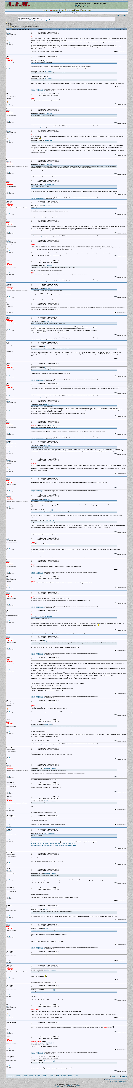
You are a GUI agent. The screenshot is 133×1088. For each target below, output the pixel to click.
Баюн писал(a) (49, 140)
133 (51, 29)
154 (106, 29)
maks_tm (29, 26)
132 (48, 29)
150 (95, 29)
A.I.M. (9, 23)
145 (82, 29)
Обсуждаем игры (14, 24)
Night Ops (14, 26)
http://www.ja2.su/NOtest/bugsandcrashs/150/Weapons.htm (35, 20)
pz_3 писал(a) (48, 61)
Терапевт (36, 26)
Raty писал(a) (48, 641)
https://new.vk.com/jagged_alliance (38, 90)
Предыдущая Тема (112, 27)
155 (108, 29)
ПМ (33, 26)
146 (85, 29)
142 (74, 29)
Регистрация (83, 5)
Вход (76, 5)
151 (98, 29)
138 (64, 29)
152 (100, 29)
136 (59, 29)
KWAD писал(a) (54, 425)
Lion (26, 26)
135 (56, 29)
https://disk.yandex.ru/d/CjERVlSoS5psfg (42, 1043)
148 (90, 29)
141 (72, 29)
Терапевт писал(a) (49, 184)
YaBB (58, 1086)
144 (80, 29)
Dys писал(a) (48, 321)
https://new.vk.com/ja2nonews (37, 89)
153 (103, 29)
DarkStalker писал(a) (50, 768)
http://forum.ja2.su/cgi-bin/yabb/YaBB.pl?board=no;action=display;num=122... (53, 843)
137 (61, 29)
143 (77, 29)
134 (54, 29)
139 (67, 29)
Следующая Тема (122, 27)
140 (69, 29)
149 (93, 29)
